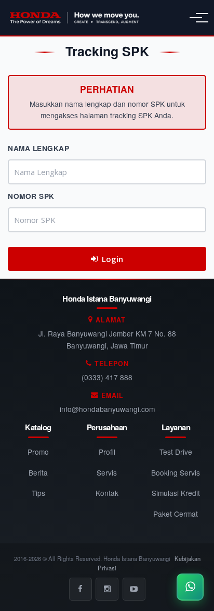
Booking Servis (175, 472)
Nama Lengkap (38, 148)
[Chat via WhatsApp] (190, 587)
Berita (38, 472)
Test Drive (175, 451)
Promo (38, 451)
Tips (38, 493)
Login (112, 259)
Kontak (107, 493)
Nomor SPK (31, 196)
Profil (107, 451)
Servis (107, 472)
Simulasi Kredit (176, 493)
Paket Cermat (175, 513)
